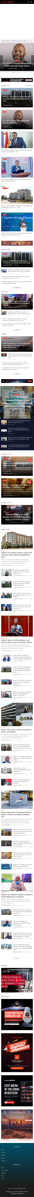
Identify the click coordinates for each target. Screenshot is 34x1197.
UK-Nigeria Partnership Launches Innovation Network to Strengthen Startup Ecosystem (19, 445)
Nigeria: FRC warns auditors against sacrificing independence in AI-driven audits (23, 843)
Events (2, 1178)
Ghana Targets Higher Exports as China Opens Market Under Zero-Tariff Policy (16, 180)
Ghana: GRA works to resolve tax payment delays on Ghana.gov (16, 730)
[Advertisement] (17, 21)
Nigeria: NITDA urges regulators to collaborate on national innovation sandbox (22, 758)
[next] (32, 59)
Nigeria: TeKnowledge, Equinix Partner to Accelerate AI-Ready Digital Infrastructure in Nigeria (19, 430)
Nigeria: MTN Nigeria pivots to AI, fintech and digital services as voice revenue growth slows (23, 831)
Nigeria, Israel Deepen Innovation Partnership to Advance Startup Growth (19, 312)
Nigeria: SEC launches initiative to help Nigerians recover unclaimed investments (22, 911)
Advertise (9, 1191)
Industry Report (5, 1170)
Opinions (5, 458)
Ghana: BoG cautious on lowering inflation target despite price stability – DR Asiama (22, 693)
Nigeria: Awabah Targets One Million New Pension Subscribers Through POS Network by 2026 (14, 319)
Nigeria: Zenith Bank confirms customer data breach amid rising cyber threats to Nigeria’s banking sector (22, 947)
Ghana (4, 133)
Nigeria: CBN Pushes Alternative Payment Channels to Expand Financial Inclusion (22, 583)
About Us (3, 1152)
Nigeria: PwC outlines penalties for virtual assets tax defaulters (22, 865)
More (16, 287)
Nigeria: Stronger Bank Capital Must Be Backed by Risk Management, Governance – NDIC (16, 206)
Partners (3, 1155)
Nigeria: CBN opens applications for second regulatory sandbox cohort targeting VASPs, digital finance (22, 669)
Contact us (3, 1160)
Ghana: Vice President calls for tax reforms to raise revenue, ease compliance (22, 682)
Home (2, 1150)
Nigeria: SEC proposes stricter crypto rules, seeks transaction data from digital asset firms (17, 282)
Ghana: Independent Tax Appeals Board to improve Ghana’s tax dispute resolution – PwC (16, 814)
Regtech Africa (17, 409)
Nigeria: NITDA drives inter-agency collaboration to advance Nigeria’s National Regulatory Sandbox (23, 934)
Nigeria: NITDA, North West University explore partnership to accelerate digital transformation (22, 657)
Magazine (3, 1173)
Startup (5, 480)
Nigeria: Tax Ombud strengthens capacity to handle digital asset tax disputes (17, 895)
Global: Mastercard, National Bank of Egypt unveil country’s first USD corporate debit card (20, 355)
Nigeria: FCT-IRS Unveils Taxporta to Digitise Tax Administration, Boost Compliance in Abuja (20, 438)
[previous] (1, 59)
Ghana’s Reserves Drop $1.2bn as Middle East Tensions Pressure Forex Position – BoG (16, 150)
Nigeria (5, 90)
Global (5, 338)
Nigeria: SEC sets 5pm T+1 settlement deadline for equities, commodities (22, 769)
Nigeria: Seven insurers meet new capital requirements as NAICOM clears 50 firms (22, 854)
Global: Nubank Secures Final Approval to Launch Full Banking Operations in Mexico (15, 368)
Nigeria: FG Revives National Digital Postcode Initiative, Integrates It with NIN (19, 421)
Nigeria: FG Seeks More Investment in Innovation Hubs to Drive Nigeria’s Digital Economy (16, 234)
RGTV (2, 1176)
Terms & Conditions (17, 1193)
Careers (3, 1158)
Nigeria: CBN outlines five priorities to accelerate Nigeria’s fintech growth (22, 923)
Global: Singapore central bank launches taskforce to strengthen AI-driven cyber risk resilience (15, 363)
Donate (15, 1191)
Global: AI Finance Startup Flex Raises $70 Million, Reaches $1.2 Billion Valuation (16, 324)
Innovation (16, 394)
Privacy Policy (23, 1191)
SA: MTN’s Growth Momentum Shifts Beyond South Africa (17, 41)
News (4, 111)
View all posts (16, 958)
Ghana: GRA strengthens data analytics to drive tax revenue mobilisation (21, 571)
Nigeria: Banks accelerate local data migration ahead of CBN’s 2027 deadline (23, 594)
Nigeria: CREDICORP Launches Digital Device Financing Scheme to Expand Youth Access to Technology (17, 401)
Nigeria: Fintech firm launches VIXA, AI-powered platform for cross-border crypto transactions (22, 746)
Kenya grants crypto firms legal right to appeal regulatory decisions (21, 781)
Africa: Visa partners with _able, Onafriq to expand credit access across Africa (22, 606)
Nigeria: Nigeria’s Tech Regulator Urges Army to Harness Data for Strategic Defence (17, 641)
